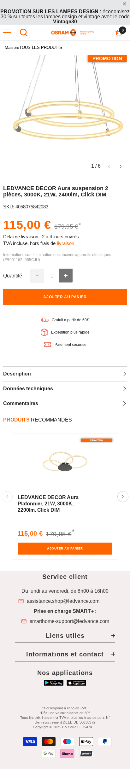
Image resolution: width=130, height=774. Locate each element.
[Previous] (109, 166)
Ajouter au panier (64, 297)
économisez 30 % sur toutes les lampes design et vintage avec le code (65, 16)
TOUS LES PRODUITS (40, 47)
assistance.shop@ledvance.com (63, 601)
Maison (11, 47)
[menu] (7, 32)
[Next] (120, 166)
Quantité (12, 275)
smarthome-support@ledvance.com (69, 621)
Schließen (124, 4)
